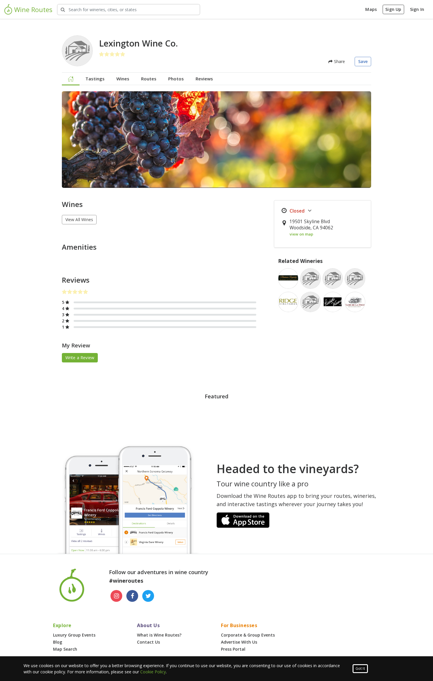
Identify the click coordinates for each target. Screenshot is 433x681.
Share (339, 61)
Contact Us (148, 642)
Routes (148, 79)
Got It (360, 668)
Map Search (65, 649)
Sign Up (393, 9)
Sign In (417, 9)
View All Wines (79, 219)
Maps (371, 9)
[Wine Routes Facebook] (132, 596)
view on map (301, 234)
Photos (176, 79)
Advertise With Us (239, 642)
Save (363, 61)
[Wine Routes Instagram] (116, 596)
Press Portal (233, 649)
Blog (57, 642)
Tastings (95, 79)
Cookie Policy (153, 672)
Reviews (204, 79)
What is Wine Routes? (159, 635)
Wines (122, 79)
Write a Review (80, 357)
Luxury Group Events (74, 635)
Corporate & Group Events (248, 635)
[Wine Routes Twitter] (148, 596)
